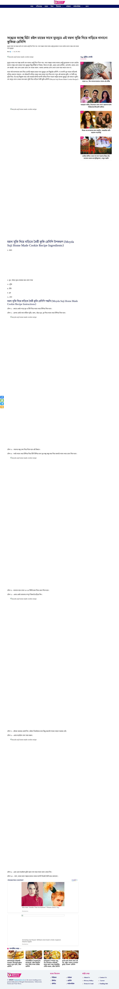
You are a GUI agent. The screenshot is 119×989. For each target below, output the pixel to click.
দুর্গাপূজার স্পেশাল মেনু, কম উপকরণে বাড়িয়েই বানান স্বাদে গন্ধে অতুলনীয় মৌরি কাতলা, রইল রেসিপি (52, 963)
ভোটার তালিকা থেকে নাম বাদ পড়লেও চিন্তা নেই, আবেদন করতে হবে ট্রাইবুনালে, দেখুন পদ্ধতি (96, 157)
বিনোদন (58, 6)
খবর (31, 6)
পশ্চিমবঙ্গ (39, 6)
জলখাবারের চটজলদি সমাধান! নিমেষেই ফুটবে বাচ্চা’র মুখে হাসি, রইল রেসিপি (14, 963)
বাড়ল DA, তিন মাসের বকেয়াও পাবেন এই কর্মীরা (96, 81)
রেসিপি (70, 980)
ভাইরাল (68, 6)
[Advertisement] (59, 22)
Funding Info (104, 983)
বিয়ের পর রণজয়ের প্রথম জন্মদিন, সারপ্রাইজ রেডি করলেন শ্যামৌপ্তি (96, 131)
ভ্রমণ (87, 6)
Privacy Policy (88, 980)
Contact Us (103, 977)
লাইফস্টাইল (76, 6)
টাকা (52, 6)
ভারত (46, 6)
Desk (8, 52)
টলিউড (54, 980)
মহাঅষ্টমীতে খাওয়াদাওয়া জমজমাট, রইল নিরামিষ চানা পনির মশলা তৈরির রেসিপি (33, 963)
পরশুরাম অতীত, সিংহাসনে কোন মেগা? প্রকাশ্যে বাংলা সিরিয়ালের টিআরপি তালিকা (96, 106)
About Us (87, 977)
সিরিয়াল (54, 977)
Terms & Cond (88, 983)
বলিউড (54, 983)
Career (102, 980)
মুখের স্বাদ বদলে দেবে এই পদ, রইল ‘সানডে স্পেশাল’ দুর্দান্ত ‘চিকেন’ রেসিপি (70, 962)
